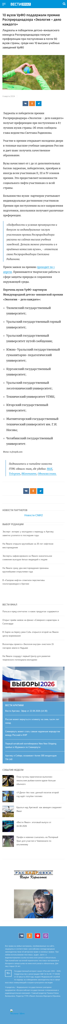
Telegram (14, 473)
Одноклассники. (47, 473)
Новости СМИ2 (33, 515)
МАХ (49, 468)
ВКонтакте (28, 473)
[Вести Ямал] (23, 4)
